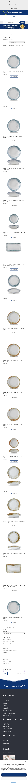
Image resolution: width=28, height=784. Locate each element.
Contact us (5, 723)
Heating (5, 665)
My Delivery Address (8, 742)
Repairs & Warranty (7, 728)
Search (22, 22)
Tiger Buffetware (7, 639)
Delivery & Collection (8, 724)
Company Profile (7, 731)
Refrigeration (6, 652)
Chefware (5, 646)
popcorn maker (6, 654)
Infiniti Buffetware (7, 661)
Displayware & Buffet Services (10, 650)
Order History (6, 726)
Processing (5, 648)
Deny (14, 779)
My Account (5, 740)
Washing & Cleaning (7, 710)
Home (4, 34)
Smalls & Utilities (7, 715)
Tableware (5, 659)
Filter (5, 673)
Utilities (4, 657)
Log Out (5, 745)
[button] (26, 761)
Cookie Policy (13, 782)
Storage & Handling (7, 643)
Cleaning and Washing (8, 641)
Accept (14, 775)
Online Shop (6, 700)
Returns (5, 730)
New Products (6, 663)
